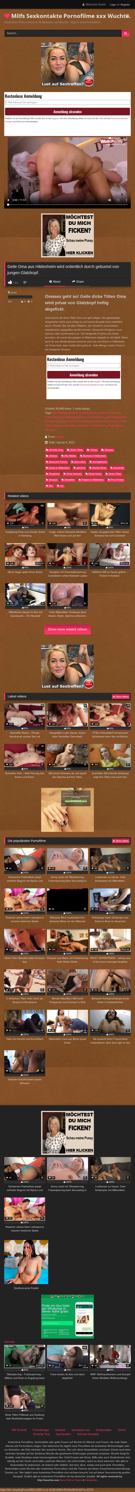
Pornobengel (41, 1429)
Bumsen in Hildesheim (82, 412)
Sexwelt (60, 1429)
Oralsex (53, 455)
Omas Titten (114, 473)
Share (80, 281)
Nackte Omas (99, 467)
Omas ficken (110, 421)
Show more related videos (67, 629)
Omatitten (71, 425)
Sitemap (9, 1341)
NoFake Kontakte (88, 1434)
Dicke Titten (76, 449)
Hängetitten (91, 1480)
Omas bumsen (92, 421)
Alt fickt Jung (56, 449)
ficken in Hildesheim (91, 417)
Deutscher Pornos (109, 412)
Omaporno (74, 421)
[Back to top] (124, 1481)
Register (125, 4)
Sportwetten (63, 1434)
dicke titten (51, 417)
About (56, 281)
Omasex (58, 425)
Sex (47, 429)
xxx (53, 429)
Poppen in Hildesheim (92, 425)
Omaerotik (60, 421)
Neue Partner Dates (71, 1480)
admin (60, 436)
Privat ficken (115, 425)
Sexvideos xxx (81, 1429)
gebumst (111, 417)
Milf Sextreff (19, 1429)
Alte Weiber (59, 412)
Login (113, 4)
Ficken (93, 449)
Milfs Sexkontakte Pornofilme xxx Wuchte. (70, 16)
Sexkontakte (103, 1429)
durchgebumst (69, 417)
